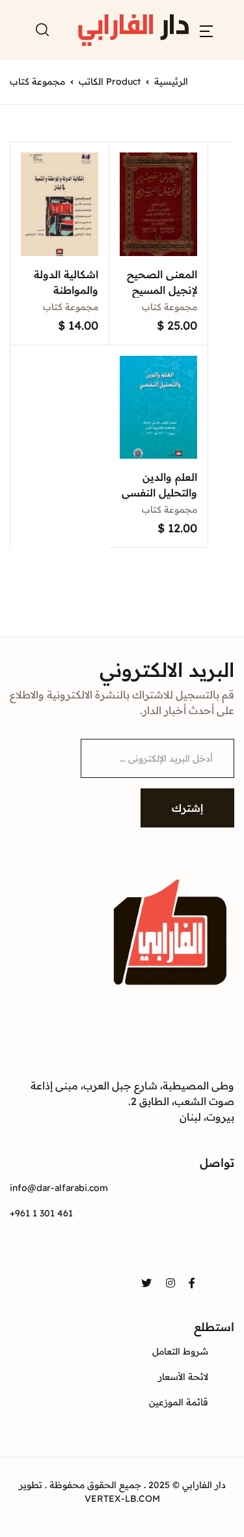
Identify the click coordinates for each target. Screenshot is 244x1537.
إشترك (187, 807)
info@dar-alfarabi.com (59, 1188)
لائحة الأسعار (183, 1377)
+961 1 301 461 (41, 1213)
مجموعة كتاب (169, 307)
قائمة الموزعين (178, 1402)
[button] (206, 29)
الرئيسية (171, 81)
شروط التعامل (180, 1351)
